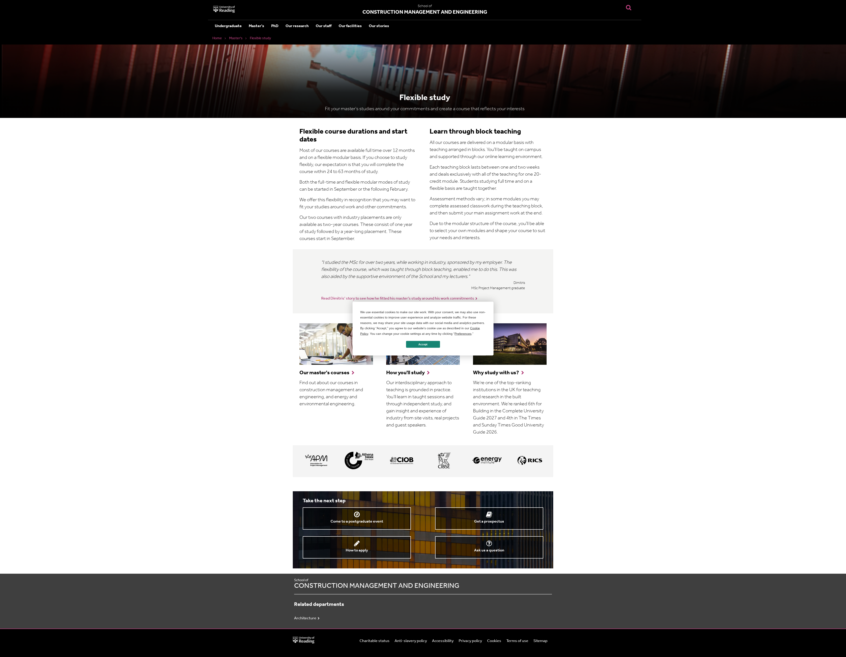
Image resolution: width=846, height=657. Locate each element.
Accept (422, 344)
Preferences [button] (463, 333)
